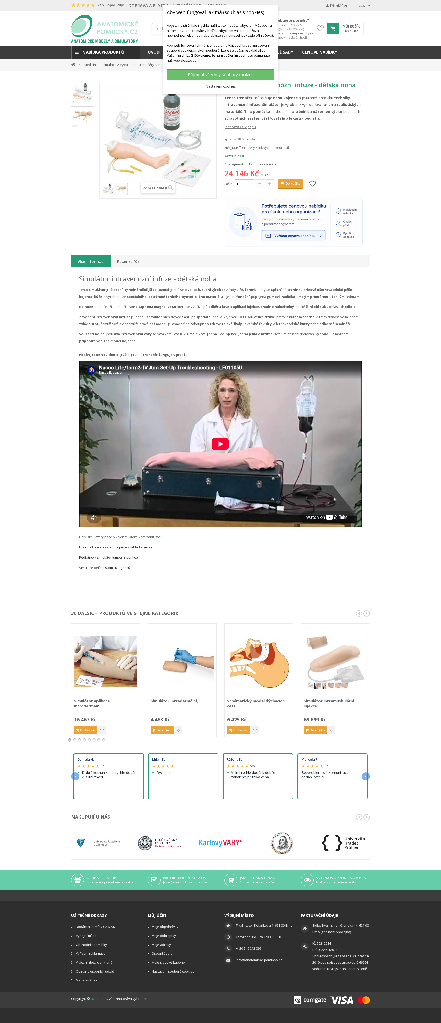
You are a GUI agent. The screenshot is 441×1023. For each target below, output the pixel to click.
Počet (228, 183)
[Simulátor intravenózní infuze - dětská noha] (82, 93)
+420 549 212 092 (248, 948)
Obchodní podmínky (91, 944)
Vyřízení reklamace (90, 953)
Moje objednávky (165, 926)
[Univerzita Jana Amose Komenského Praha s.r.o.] (282, 843)
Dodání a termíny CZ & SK (95, 926)
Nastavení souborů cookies (173, 971)
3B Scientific (246, 139)
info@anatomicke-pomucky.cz (291, 33)
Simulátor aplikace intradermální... (92, 703)
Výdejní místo (85, 935)
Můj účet (157, 915)
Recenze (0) (128, 261)
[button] (105, 52)
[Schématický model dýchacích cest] (258, 661)
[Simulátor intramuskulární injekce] (335, 661)
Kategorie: (231, 147)
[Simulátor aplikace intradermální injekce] (105, 661)
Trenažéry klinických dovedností (264, 147)
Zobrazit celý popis (228, 127)
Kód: (227, 156)
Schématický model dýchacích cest (256, 703)
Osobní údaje (162, 953)
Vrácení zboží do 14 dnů (94, 962)
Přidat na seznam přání (102, 730)
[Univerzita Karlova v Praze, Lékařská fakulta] (159, 843)
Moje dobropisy (164, 935)
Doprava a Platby (148, 5)
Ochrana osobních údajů (94, 971)
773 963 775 (291, 25)
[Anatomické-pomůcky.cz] (104, 29)
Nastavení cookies (220, 86)
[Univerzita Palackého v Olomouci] (98, 843)
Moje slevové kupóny (168, 962)
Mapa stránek (86, 980)
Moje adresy (161, 944)
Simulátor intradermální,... (176, 700)
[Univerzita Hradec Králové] (343, 843)
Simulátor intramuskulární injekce (329, 703)
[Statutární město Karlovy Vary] (221, 843)
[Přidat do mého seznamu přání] (312, 184)
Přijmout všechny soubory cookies (220, 74)
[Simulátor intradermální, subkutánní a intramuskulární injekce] (182, 661)
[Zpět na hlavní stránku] (73, 64)
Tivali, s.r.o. (98, 998)
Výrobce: (230, 139)
